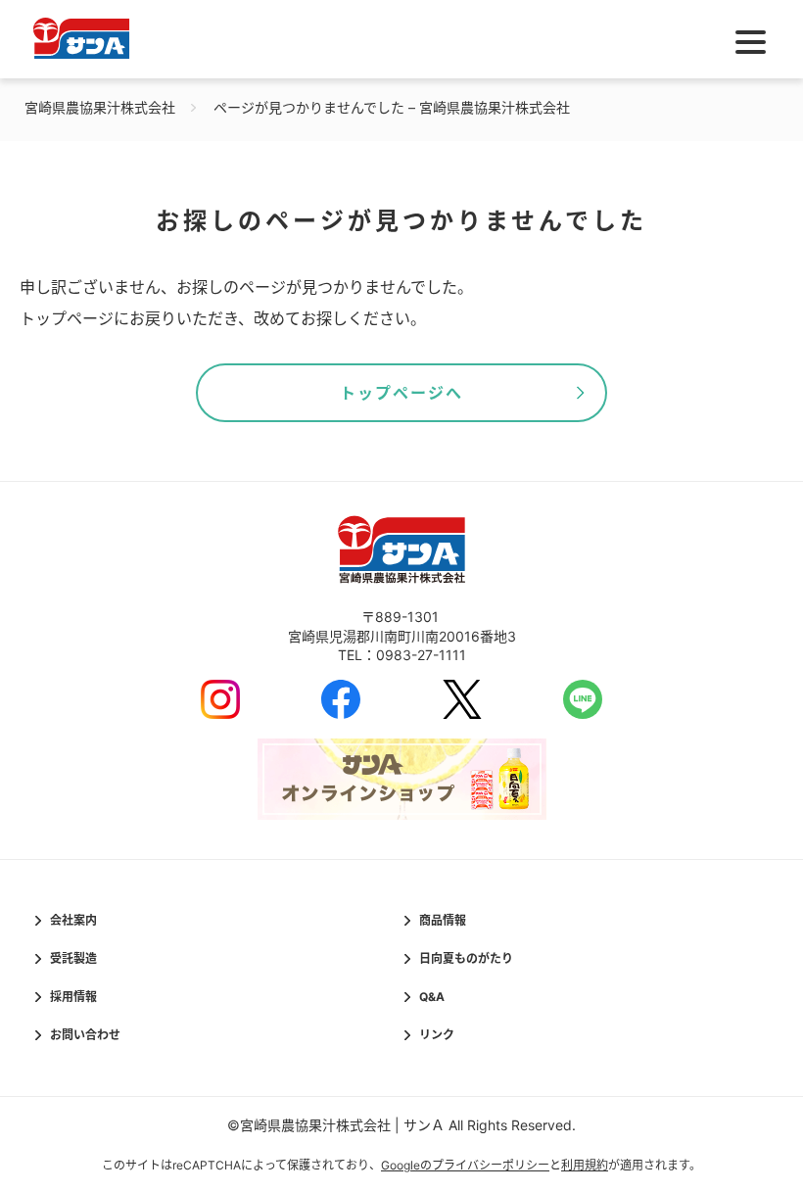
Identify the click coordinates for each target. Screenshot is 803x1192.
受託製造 (73, 958)
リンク (436, 1034)
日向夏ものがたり (466, 958)
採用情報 (73, 996)
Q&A (432, 996)
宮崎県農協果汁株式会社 (99, 107)
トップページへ (401, 393)
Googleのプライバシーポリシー (465, 1165)
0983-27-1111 (421, 654)
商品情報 (442, 920)
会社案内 (73, 920)
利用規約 (584, 1165)
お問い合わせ (85, 1034)
